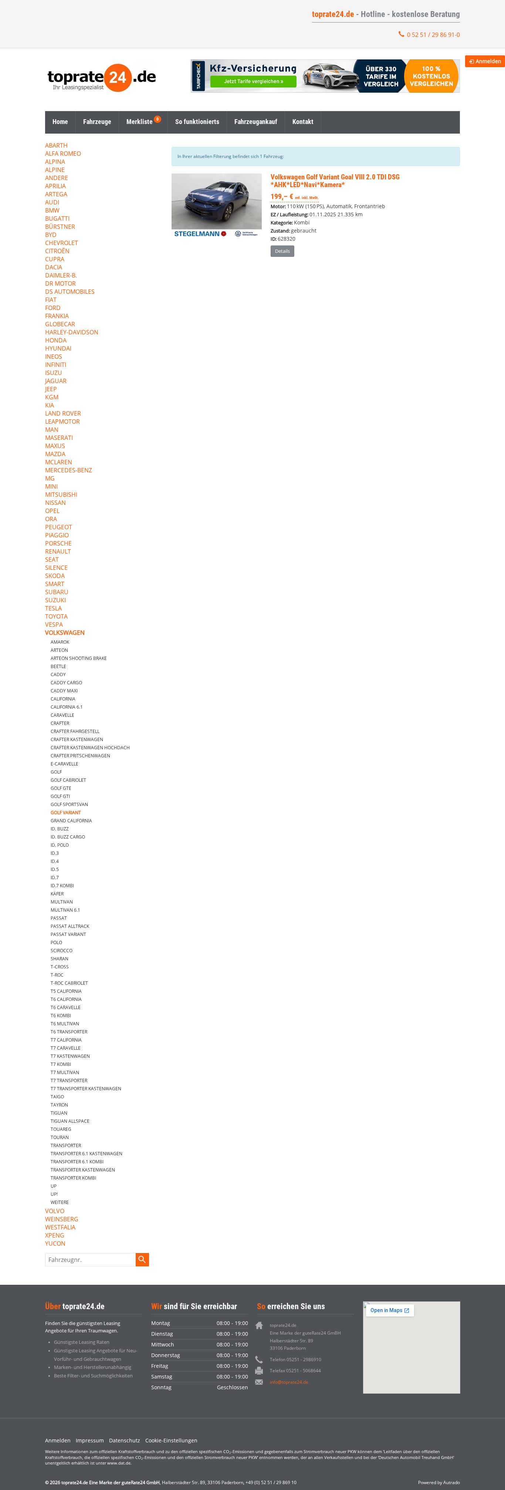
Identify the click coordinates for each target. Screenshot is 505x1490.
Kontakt (302, 121)
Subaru (56, 592)
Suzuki (55, 600)
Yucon (55, 1244)
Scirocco (61, 950)
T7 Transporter (69, 1080)
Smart (54, 584)
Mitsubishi (61, 495)
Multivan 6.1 (65, 910)
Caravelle (62, 715)
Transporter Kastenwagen (83, 1170)
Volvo (54, 1211)
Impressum (90, 1440)
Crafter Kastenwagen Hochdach (90, 747)
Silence (56, 568)
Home (60, 121)
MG (50, 478)
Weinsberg (61, 1219)
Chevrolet (61, 243)
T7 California (66, 1040)
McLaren (58, 462)
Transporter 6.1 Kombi (77, 1162)
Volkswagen (65, 633)
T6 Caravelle (66, 1007)
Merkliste (139, 121)
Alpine (55, 170)
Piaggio (57, 535)
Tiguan (59, 1113)
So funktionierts (197, 121)
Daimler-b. (61, 275)
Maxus (55, 446)
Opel (52, 511)
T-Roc (57, 975)
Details (282, 251)
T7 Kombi (61, 1064)
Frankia (57, 316)
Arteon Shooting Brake (79, 658)
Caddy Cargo (66, 682)
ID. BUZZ (60, 829)
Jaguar (56, 381)
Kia (49, 405)
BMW (52, 210)
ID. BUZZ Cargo (68, 837)
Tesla (53, 608)
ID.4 (55, 861)
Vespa (54, 625)
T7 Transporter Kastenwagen (86, 1088)
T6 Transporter (69, 1032)
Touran (60, 1137)
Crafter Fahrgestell (75, 731)
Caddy (58, 674)
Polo (56, 942)
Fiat (51, 300)
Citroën (57, 251)
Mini (51, 487)
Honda (56, 340)
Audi (52, 202)
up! (54, 1194)
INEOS (53, 357)
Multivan (62, 902)
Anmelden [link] (488, 61)
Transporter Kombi (73, 1178)
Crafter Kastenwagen (77, 739)
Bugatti (57, 219)
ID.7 (55, 877)
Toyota (56, 616)
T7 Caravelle (66, 1048)
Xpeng (54, 1235)
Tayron (59, 1105)
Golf (56, 772)
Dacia (53, 267)
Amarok (60, 642)
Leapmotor (62, 422)
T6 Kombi (61, 1015)
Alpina (55, 162)
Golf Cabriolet (68, 780)
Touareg (61, 1129)
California (63, 699)
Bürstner (60, 227)
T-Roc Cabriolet (69, 983)
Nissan (55, 503)
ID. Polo (60, 845)
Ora (51, 519)
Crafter (60, 723)
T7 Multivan (65, 1072)
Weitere (60, 1202)
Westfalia (60, 1227)
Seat (52, 560)
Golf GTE (61, 788)
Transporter (66, 1145)
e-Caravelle (64, 764)
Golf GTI (60, 796)
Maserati (59, 438)
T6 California (66, 999)
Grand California (71, 821)
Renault (58, 551)
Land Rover (63, 413)
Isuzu (53, 373)
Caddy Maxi (64, 691)
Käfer (57, 894)
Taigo (57, 1097)
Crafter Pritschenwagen (80, 756)
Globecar (60, 324)
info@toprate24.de (289, 1382)
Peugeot (58, 527)
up (54, 1186)
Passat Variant (68, 934)
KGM (51, 397)
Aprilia (55, 186)
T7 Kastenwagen (70, 1056)
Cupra (54, 259)
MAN (51, 430)
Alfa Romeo (63, 154)
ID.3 (55, 853)
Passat (59, 918)
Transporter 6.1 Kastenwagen (86, 1153)
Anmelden (58, 1440)
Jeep (51, 389)
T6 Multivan (65, 1024)
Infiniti (55, 365)
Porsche (58, 543)
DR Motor (60, 284)
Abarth (56, 145)
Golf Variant (66, 812)
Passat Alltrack (70, 926)
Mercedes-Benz (68, 470)
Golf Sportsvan (69, 804)
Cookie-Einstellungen (171, 1440)
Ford (53, 308)
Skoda (55, 576)
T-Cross (60, 967)
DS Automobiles (70, 292)
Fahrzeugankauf (255, 121)
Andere (56, 178)
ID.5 (55, 869)
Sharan (59, 959)
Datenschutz (124, 1440)
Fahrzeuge (97, 121)
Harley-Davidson (71, 332)
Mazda (55, 454)
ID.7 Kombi (62, 885)
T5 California (66, 991)
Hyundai (58, 348)
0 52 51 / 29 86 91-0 (433, 35)
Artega (56, 194)
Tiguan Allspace (70, 1121)
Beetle (58, 666)
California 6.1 (67, 707)
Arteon (59, 650)
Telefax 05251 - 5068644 (295, 1370)
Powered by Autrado (439, 1482)
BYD (51, 235)
